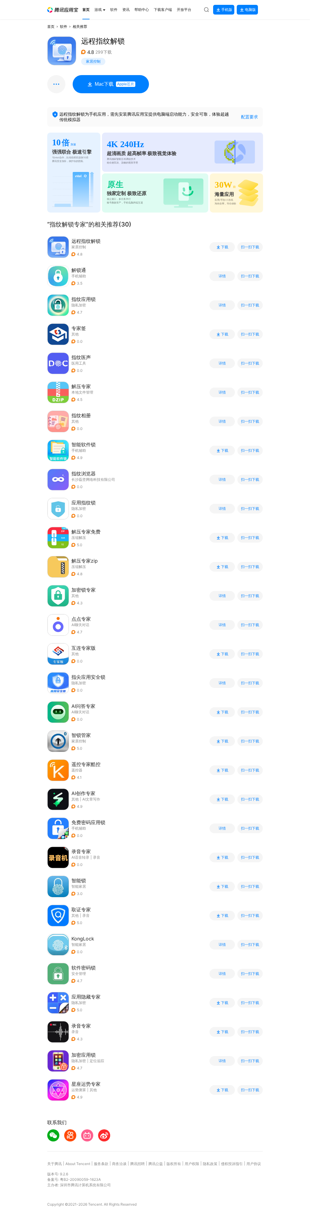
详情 (222, 276)
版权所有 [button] (174, 1163)
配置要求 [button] (249, 116)
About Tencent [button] (77, 1163)
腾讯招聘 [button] (137, 1163)
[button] (62, 10)
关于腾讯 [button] (54, 1163)
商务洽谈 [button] (119, 1163)
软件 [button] (63, 26)
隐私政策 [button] (210, 1163)
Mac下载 (114, 84)
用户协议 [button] (253, 1163)
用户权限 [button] (192, 1163)
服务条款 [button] (101, 1163)
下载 (224, 247)
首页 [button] (50, 26)
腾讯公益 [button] (155, 1163)
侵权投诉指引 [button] (232, 1163)
